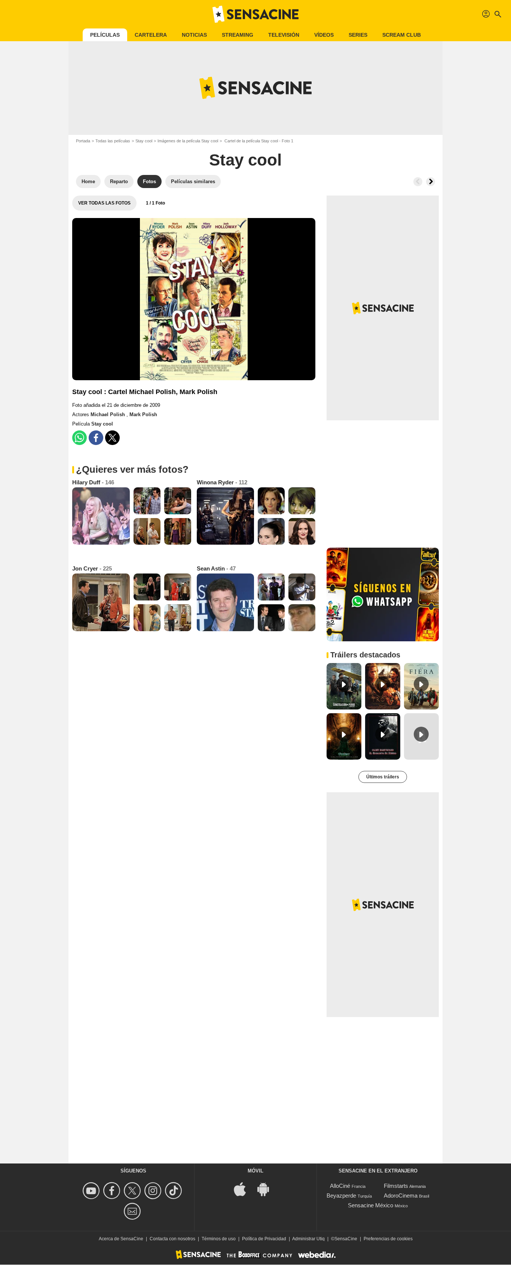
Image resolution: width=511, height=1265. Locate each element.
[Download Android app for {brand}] (267, 1189)
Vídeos (324, 35)
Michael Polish (108, 414)
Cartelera (151, 35)
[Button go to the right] (430, 181)
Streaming (237, 35)
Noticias (194, 35)
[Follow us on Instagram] (153, 1190)
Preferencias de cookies (388, 1238)
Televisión (283, 35)
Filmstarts (396, 1186)
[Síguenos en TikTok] (174, 1190)
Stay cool (143, 141)
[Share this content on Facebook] (96, 437)
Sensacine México (370, 1205)
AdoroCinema (400, 1195)
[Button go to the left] (417, 181)
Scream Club (401, 35)
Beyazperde (341, 1195)
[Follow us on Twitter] (133, 1190)
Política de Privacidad (264, 1238)
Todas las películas (112, 141)
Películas (105, 35)
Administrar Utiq (308, 1238)
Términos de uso (219, 1238)
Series (358, 35)
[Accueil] (255, 14)
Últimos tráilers (382, 777)
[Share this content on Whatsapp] (79, 437)
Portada (83, 141)
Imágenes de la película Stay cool (187, 141)
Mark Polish (143, 414)
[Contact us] (133, 1211)
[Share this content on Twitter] (112, 437)
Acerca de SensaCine (121, 1238)
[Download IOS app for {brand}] (244, 1189)
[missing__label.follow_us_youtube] (92, 1190)
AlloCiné (340, 1186)
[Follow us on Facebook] (112, 1190)
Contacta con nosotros (172, 1238)
